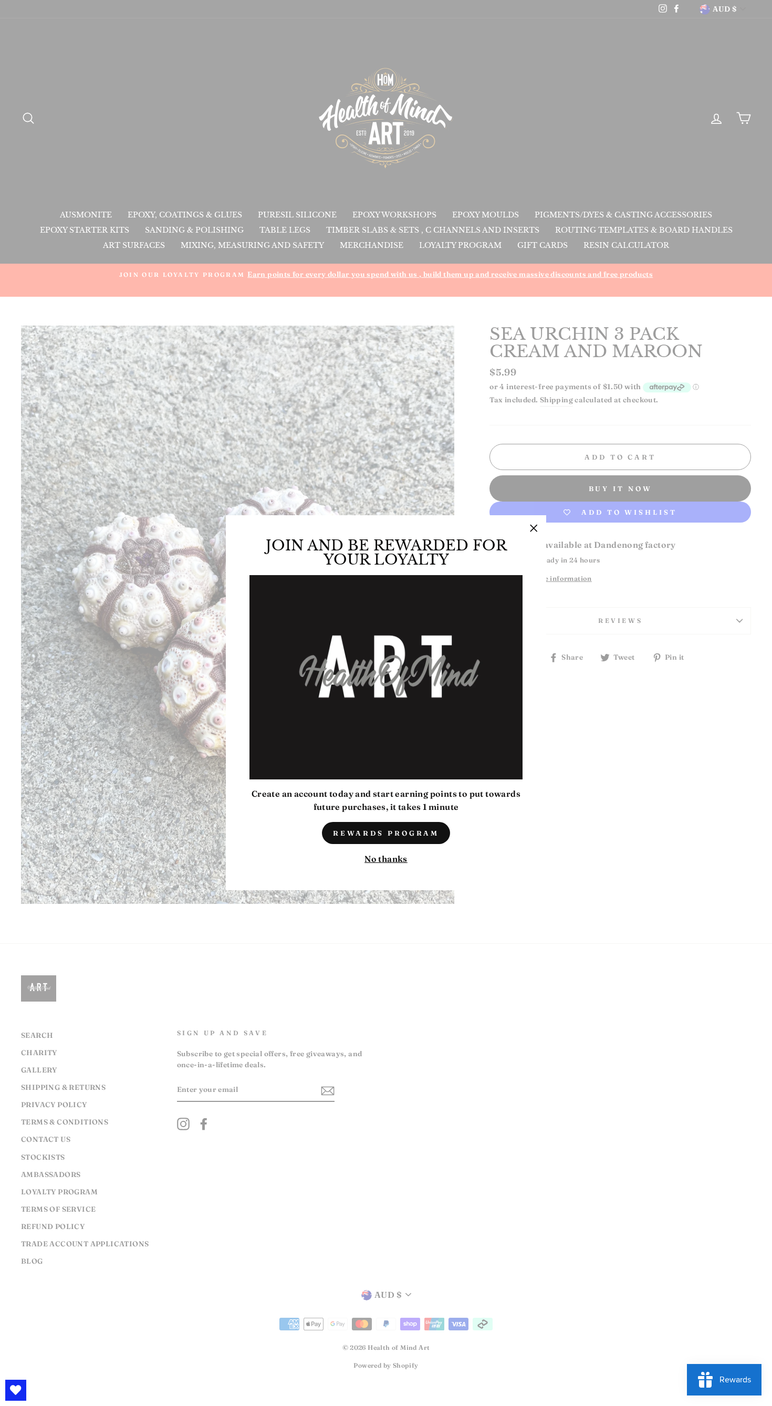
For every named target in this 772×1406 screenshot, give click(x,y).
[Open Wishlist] (15, 1390)
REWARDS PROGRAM (386, 833)
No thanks (386, 859)
